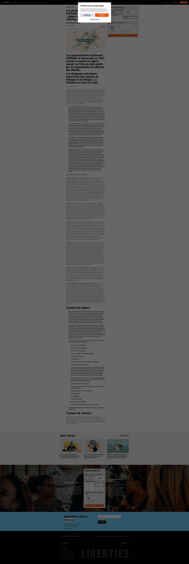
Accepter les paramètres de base (87, 15)
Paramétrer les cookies (94, 19)
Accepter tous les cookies (102, 15)
